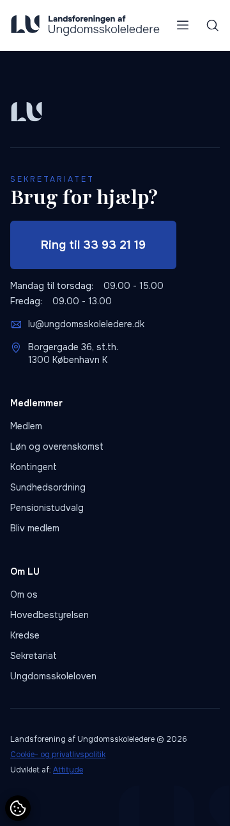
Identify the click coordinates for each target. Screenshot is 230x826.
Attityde (68, 770)
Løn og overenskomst (56, 446)
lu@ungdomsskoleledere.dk (86, 324)
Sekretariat (33, 655)
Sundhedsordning (48, 487)
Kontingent (33, 467)
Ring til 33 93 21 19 (93, 245)
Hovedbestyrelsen (49, 615)
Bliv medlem (34, 528)
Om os (24, 594)
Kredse (25, 635)
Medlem (26, 426)
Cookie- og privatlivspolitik (57, 754)
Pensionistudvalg (47, 507)
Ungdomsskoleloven (53, 676)
